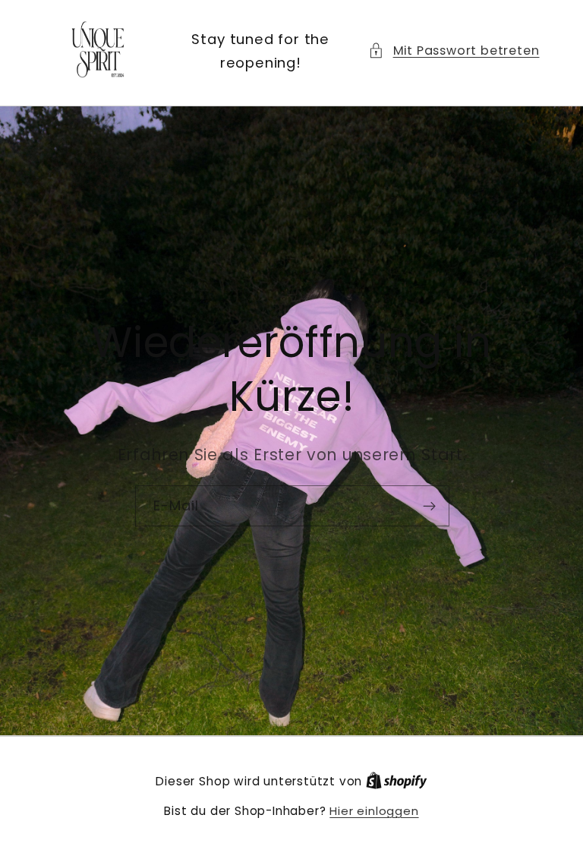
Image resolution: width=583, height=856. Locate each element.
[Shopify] (396, 781)
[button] (453, 50)
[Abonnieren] (428, 505)
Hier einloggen (373, 811)
